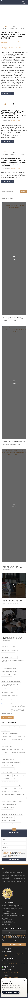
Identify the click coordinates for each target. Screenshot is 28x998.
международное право (9, 801)
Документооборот (16, 739)
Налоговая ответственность (10, 762)
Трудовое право (19, 689)
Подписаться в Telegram (11, 992)
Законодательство (17, 743)
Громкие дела (21, 736)
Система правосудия (8, 785)
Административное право (10, 650)
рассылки (11, 856)
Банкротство (14, 726)
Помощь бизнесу (19, 775)
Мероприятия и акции (9, 674)
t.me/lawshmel (6, 995)
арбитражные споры (8, 794)
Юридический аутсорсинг (10, 695)
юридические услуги (8, 820)
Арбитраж (5, 726)
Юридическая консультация (10, 791)
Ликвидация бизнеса (8, 759)
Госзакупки (5, 730)
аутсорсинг (20, 794)
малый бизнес (21, 798)
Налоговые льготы (7, 768)
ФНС (15, 788)
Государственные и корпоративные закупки (13, 661)
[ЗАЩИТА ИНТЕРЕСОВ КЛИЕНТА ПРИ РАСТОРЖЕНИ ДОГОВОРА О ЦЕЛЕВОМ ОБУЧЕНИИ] (14, 47)
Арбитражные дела (8, 654)
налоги (21, 801)
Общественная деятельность (11, 681)
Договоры (5, 739)
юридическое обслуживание (11, 823)
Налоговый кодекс (8, 772)
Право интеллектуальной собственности (10, 685)
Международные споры (9, 671)
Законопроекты (7, 746)
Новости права (6, 678)
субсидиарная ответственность (12, 814)
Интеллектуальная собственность (12, 749)
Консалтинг (5, 752)
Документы (5, 743)
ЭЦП (20, 788)
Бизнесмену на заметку (9, 657)
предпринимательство (9, 804)
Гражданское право (8, 665)
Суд (18, 785)
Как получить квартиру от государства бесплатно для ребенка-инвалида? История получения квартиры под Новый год (13, 162)
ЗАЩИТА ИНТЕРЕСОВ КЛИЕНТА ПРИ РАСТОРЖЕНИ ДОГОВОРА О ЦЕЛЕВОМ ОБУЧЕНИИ (14, 35)
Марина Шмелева (15, 120)
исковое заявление (8, 798)
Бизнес (23, 726)
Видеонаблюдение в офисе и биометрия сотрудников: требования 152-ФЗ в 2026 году (12, 566)
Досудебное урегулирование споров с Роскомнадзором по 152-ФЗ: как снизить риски (13, 319)
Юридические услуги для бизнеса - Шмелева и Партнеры (13, 12)
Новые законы (6, 775)
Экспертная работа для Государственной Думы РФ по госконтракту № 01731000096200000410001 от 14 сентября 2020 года (13, 113)
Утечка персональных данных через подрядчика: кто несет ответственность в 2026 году (14, 443)
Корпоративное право (9, 668)
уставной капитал (7, 817)
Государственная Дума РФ (10, 733)
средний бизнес (7, 811)
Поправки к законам (8, 778)
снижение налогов (8, 807)
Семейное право (7, 689)
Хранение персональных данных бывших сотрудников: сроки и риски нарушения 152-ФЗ (13, 602)
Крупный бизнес (7, 756)
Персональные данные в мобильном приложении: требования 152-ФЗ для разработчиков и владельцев (14, 637)
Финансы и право (7, 692)
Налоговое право (7, 765)
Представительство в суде (10, 781)
